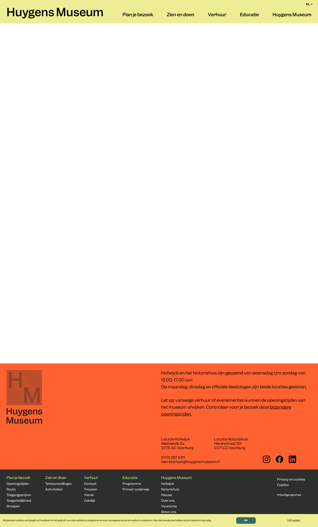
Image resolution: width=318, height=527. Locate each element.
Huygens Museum (55, 13)
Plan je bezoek (137, 15)
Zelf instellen (293, 520)
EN (308, 8)
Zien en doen (180, 15)
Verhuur (217, 15)
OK (245, 520)
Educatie (249, 15)
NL (308, 4)
